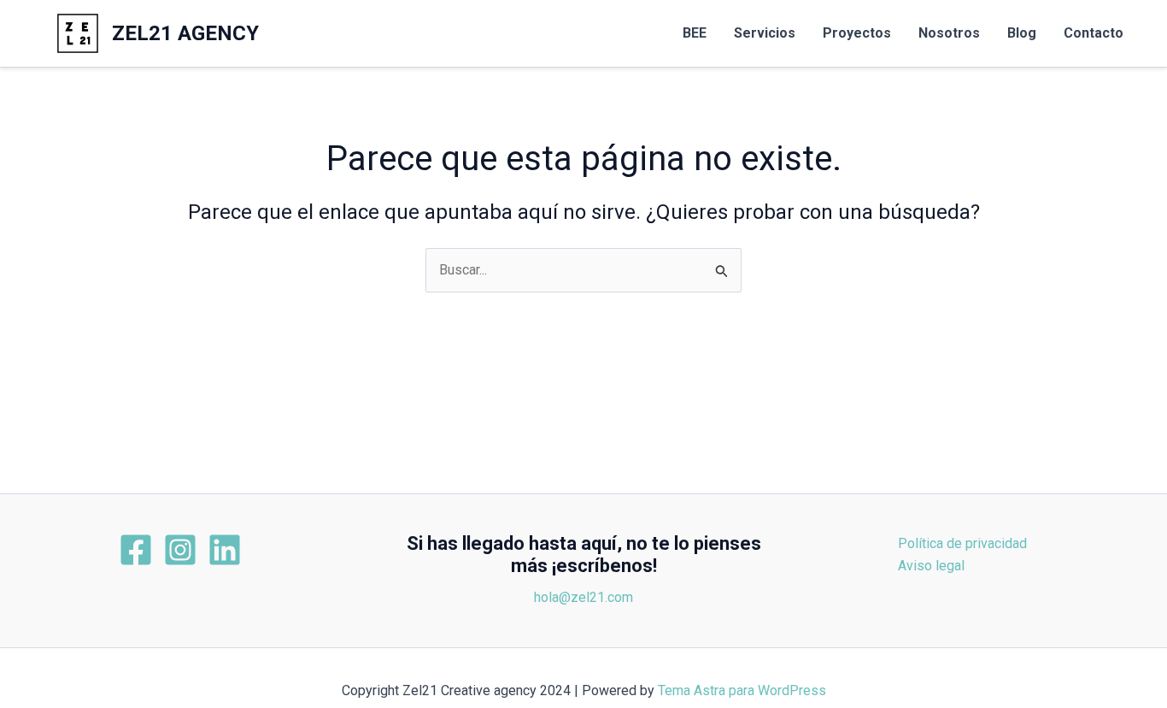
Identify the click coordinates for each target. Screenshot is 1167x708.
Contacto (1093, 33)
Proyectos (857, 33)
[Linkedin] (225, 550)
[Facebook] (136, 550)
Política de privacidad (962, 543)
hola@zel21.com (583, 597)
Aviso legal (931, 566)
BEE (695, 33)
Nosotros (949, 33)
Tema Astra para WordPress (742, 690)
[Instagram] (180, 550)
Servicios (764, 33)
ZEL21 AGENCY (185, 33)
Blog (1021, 33)
